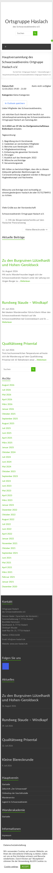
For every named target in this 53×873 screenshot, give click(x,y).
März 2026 (7, 404)
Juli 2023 (6, 481)
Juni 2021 (6, 558)
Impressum (6, 836)
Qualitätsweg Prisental (19, 343)
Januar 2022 (8, 539)
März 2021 (7, 572)
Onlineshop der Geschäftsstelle (15, 793)
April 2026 (7, 399)
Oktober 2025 (8, 414)
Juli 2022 (6, 524)
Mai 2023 (6, 491)
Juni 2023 (6, 486)
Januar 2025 (8, 447)
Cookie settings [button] (11, 867)
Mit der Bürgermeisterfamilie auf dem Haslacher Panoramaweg (23, 221)
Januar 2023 (8, 505)
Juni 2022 (6, 529)
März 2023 (7, 500)
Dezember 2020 (9, 587)
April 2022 (7, 534)
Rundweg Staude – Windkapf (25, 302)
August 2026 (8, 385)
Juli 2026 (6, 390)
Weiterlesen (25, 281)
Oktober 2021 (8, 548)
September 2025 (10, 419)
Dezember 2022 (9, 510)
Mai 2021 (6, 563)
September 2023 (10, 476)
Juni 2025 (6, 433)
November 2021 (9, 543)
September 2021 (10, 553)
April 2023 (7, 495)
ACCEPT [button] (25, 867)
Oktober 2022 (8, 515)
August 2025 (8, 423)
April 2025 (7, 438)
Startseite (6, 785)
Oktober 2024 (8, 452)
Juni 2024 (6, 462)
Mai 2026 (6, 395)
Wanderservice (8, 798)
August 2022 (8, 519)
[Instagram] (5, 666)
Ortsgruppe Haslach (26, 21)
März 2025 (7, 443)
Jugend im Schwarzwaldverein (14, 802)
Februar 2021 (8, 577)
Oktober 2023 (8, 471)
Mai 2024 (6, 467)
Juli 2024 (6, 457)
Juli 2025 (6, 428)
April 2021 (7, 567)
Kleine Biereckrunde (36, 230)
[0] (49, 41)
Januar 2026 (8, 409)
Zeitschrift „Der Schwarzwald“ (14, 789)
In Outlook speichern (15, 103)
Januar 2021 (8, 582)
